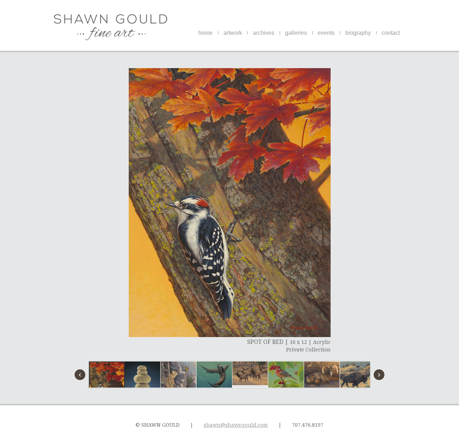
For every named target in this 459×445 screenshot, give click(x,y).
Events (326, 33)
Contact (391, 33)
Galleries (296, 33)
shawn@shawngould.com (236, 425)
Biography (358, 33)
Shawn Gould (110, 27)
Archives (263, 33)
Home (205, 33)
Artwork (232, 33)
